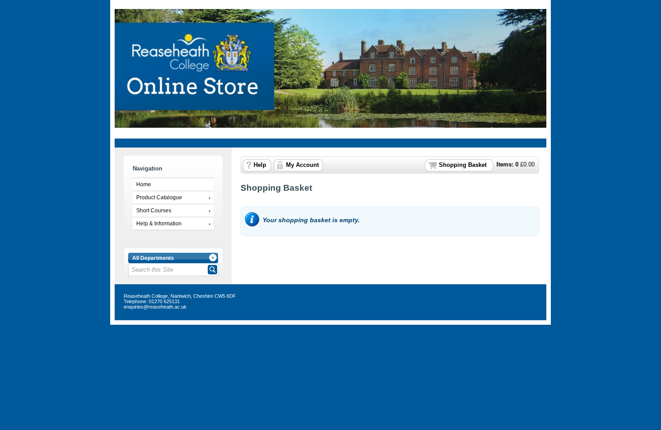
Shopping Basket (463, 165)
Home (143, 184)
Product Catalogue (159, 197)
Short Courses (153, 210)
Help (260, 165)
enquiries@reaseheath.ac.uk (155, 306)
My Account (302, 165)
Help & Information (159, 223)
